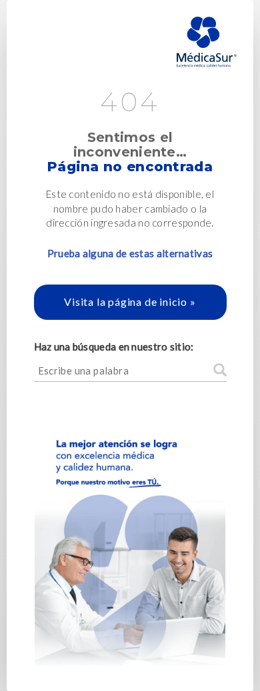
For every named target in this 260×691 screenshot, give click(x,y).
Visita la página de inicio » (129, 301)
